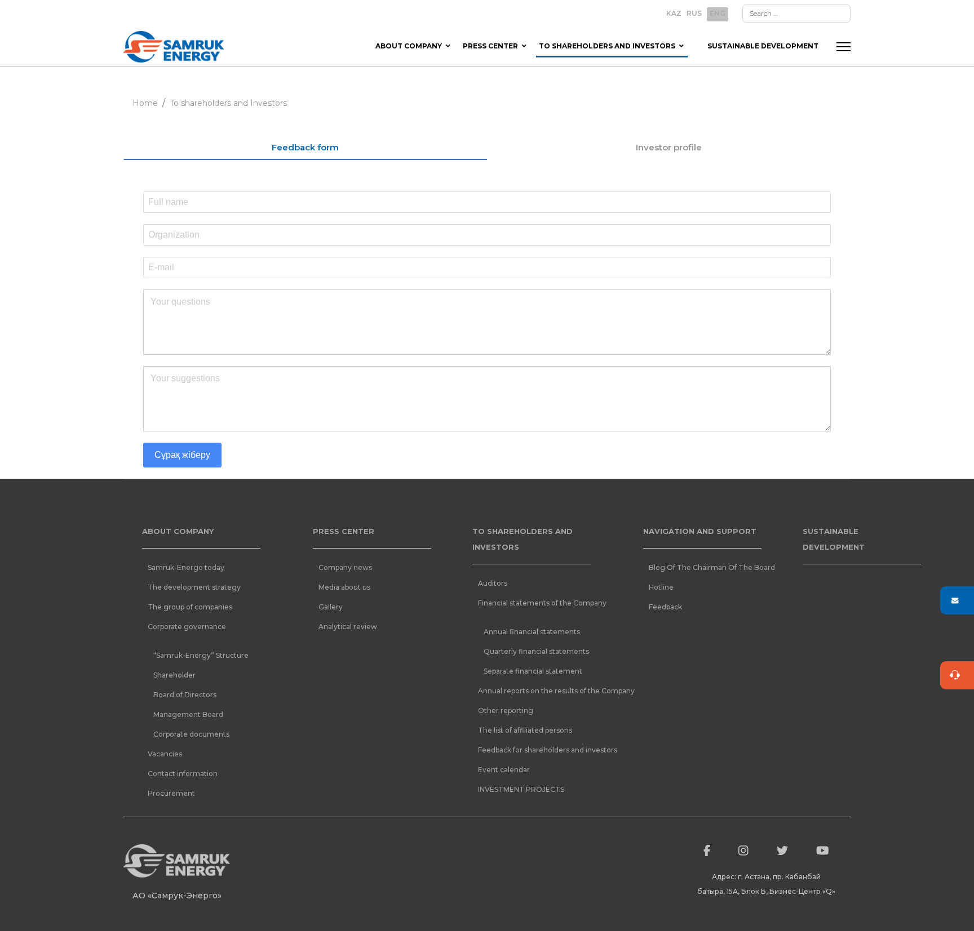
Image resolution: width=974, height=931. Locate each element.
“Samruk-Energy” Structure (201, 655)
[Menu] (843, 46)
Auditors (492, 583)
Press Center (490, 46)
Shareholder (174, 675)
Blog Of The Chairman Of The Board (708, 567)
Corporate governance (187, 626)
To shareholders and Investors (607, 46)
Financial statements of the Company (537, 603)
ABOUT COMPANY (178, 531)
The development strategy (194, 587)
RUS (694, 13)
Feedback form (305, 147)
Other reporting (505, 710)
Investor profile (669, 147)
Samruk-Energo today (186, 567)
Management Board (188, 714)
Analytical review (347, 626)
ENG (717, 13)
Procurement (171, 793)
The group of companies (190, 607)
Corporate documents (191, 734)
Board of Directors (184, 695)
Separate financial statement (533, 671)
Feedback (665, 607)
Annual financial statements (532, 631)
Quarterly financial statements (536, 651)
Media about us (344, 587)
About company (408, 46)
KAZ (673, 13)
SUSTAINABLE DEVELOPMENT (834, 539)
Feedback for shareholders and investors (537, 750)
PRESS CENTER (343, 531)
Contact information (183, 773)
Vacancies (165, 754)
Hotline (661, 587)
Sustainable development (762, 46)
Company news (345, 567)
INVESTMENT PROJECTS (521, 789)
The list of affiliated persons (525, 730)
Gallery (330, 607)
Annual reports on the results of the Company (537, 691)
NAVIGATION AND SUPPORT (699, 531)
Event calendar (504, 769)
